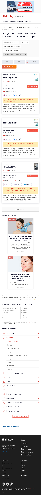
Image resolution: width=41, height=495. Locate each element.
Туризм (22, 465)
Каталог (13, 21)
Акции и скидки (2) (9, 66)
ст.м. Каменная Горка (23, 27)
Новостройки (25, 455)
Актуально (23, 460)
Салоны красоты (7, 27)
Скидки (20, 21)
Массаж (9, 369)
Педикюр (10, 366)
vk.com (18, 95)
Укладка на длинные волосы (15, 54)
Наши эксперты (26, 452)
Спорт (22, 473)
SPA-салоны (11, 345)
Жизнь (4, 473)
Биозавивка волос (11, 43)
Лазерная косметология (15, 359)
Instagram (8, 95)
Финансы (5, 460)
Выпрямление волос (12, 46)
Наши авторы (25, 449)
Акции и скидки (9, 215)
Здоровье (23, 475)
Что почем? (5, 478)
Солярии (9, 352)
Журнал (28, 21)
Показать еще (19, 209)
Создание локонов (11, 50)
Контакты (4, 451)
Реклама (23, 443)
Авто (3, 465)
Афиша (4, 470)
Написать (18, 184)
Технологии (5, 475)
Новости (5, 21)
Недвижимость (7, 463)
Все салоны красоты (11, 426)
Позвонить (33, 87)
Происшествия (7, 468)
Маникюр (10, 362)
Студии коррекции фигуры (16, 355)
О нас (22, 440)
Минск (22, 463)
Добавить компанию (20, 416)
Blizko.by (32, 488)
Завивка (25, 43)
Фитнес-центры (12, 348)
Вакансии (24, 446)
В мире (22, 470)
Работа (22, 468)
